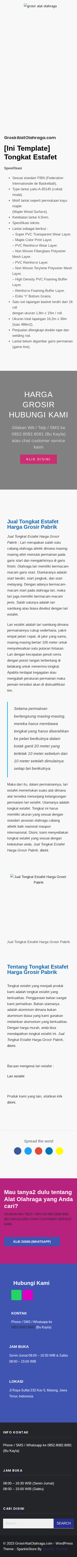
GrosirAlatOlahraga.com (30, 138)
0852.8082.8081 (23, 1327)
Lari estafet (15, 1076)
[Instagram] (28, 1295)
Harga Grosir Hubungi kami (38, 404)
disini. (44, 850)
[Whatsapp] (16, 1295)
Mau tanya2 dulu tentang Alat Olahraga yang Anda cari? (38, 1199)
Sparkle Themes (55, 1549)
